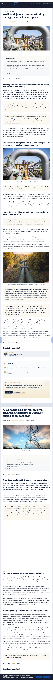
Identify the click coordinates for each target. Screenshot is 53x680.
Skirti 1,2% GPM (19, 392)
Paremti (8, 392)
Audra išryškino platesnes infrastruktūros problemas (20, 464)
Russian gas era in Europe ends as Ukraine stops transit (36, 372)
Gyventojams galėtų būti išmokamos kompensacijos (20, 460)
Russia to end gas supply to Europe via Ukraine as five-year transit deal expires (32, 367)
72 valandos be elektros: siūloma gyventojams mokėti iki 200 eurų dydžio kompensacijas (23, 412)
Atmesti (46, 677)
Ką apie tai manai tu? (12, 71)
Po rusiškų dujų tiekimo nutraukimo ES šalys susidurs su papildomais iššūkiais (26, 68)
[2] (19, 122)
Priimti (39, 677)
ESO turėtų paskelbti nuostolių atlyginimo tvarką (19, 462)
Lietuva (21, 420)
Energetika (12, 11)
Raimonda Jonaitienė (22, 21)
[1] (41, 118)
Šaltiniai (8, 73)
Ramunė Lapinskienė (29, 420)
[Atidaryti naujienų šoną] (1, 340)
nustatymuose (8, 678)
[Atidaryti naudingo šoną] (52, 340)
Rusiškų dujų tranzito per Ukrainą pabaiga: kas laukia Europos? (23, 16)
